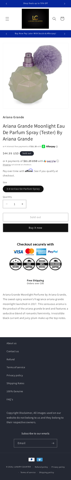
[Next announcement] (64, 3)
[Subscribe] (53, 443)
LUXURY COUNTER (22, 467)
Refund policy (41, 467)
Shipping (7, 164)
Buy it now (35, 227)
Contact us (13, 351)
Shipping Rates (15, 383)
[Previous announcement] (6, 3)
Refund (11, 359)
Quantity (7, 196)
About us (11, 343)
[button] (7, 19)
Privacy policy (15, 375)
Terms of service (16, 367)
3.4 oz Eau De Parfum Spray (25, 189)
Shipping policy (46, 472)
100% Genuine (15, 391)
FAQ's (10, 399)
